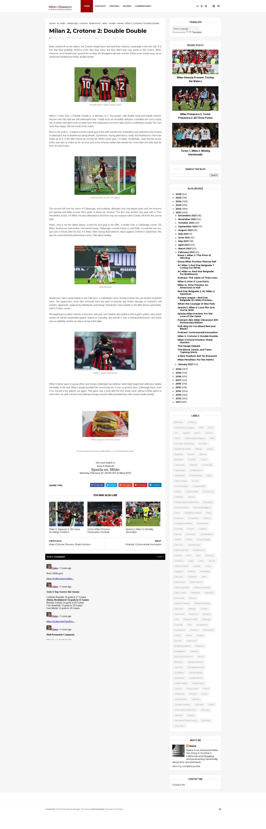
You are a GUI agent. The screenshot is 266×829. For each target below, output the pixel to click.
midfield (192, 576)
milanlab (209, 592)
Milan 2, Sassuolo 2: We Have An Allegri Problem (64, 531)
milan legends (181, 587)
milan (204, 576)
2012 (178, 398)
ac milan (61, 23)
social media (195, 672)
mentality (205, 571)
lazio (190, 561)
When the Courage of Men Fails (196, 303)
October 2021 (186, 222)
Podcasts (100, 6)
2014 (179, 391)
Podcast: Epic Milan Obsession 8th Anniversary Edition (198, 321)
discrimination (181, 507)
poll (189, 624)
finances (178, 518)
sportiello (179, 678)
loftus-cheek (181, 566)
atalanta (178, 454)
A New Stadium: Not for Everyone (197, 356)
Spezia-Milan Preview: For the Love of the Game (195, 315)
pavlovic (193, 614)
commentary (181, 486)
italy (198, 555)
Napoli (186, 433)
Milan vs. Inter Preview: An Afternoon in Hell (193, 286)
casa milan (179, 470)
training (195, 699)
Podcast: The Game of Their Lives (198, 277)
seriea (120, 23)
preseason (179, 630)
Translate (197, 32)
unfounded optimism (185, 710)
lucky (208, 566)
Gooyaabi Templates (114, 809)
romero (178, 662)
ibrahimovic (95, 23)
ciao (209, 475)
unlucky (205, 710)
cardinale (207, 465)
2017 (179, 380)
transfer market (182, 704)
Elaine (192, 746)
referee (199, 646)
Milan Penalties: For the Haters (196, 359)
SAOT (197, 433)
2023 (179, 205)
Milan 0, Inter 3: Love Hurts (193, 281)
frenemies (202, 523)
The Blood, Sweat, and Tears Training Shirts (195, 351)
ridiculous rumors (183, 656)
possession (202, 624)
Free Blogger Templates (79, 809)
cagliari (192, 459)
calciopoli (179, 465)
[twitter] (202, 6)
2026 (179, 194)
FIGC (210, 427)
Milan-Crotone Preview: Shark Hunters (195, 341)
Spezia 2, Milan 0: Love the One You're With (196, 308)
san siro (178, 667)
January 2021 (186, 364)
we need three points (185, 720)
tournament (180, 699)
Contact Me (178, 784)
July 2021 (183, 234)
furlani (190, 529)
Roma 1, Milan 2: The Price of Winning (194, 256)
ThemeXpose (61, 809)
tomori (192, 694)
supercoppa (180, 683)
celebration (196, 470)
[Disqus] (105, 601)
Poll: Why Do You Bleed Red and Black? (196, 327)
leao (201, 561)
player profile (190, 619)
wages (190, 715)
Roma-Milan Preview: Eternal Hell (197, 261)
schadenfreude (196, 667)
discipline (208, 502)
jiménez (209, 555)
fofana (207, 518)
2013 (178, 394)
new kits (178, 608)
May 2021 (183, 241)
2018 (179, 376)
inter (188, 555)
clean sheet (180, 481)
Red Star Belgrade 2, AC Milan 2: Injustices (196, 292)
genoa (177, 534)
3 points (192, 422)
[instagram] (206, 6)
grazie (177, 539)
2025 (179, 197)
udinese (199, 704)
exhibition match (193, 513)
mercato (178, 576)
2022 (179, 208)
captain (193, 465)
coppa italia (199, 486)
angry (210, 449)
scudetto (179, 672)
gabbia (202, 529)
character (179, 475)
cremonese (192, 491)
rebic (104, 23)
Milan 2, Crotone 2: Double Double (198, 336)
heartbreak (194, 545)
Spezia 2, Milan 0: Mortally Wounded (139, 531)
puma (188, 635)
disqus (160, 557)
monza (192, 598)
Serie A (209, 433)
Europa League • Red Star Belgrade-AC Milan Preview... (196, 299)
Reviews (127, 6)
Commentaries (143, 6)
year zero (179, 726)
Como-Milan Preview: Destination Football (98, 531)
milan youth (180, 592)
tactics (177, 688)
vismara (178, 715)
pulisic (177, 635)
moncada (179, 598)
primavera (208, 630)
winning (206, 720)
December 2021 (187, 215)
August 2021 (185, 230)
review (112, 23)
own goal (179, 614)
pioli (176, 619)
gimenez (190, 534)
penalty (206, 614)
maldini (191, 571)
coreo (177, 491)
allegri (199, 449)
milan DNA (179, 582)
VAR (212, 438)
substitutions (195, 678)
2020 (179, 369)
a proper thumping (184, 443)
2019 (179, 372)
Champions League (184, 427)
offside (191, 608)
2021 (178, 212)
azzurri (191, 454)
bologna (178, 459)
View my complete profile (186, 766)
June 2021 (184, 237)
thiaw (206, 688)
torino (204, 694)
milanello (195, 592)
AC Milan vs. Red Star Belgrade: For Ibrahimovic (196, 272)
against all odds (182, 449)
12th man (178, 422)
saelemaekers (195, 662)
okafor (204, 608)
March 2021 (185, 248)
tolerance (179, 694)
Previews (114, 6)
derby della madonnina (186, 502)
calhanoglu (72, 23)
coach (195, 481)
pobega (206, 619)
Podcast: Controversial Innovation (198, 332)
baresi (203, 454)
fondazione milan (183, 523)
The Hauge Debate (189, 346)
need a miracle (202, 603)
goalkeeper (206, 534)
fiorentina (193, 518)
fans (208, 513)
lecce (212, 561)
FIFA (201, 427)
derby (191, 497)
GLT (176, 433)
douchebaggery (202, 507)
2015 (178, 387)
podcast (178, 624)
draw (177, 513)
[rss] (197, 6)
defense (178, 497)
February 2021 (186, 252)
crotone (83, 23)
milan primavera (202, 587)
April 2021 (184, 244)
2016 (179, 383)
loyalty (196, 566)
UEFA (177, 438)
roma (201, 656)
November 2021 (187, 219)
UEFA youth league (195, 438)
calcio (204, 459)
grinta (189, 539)
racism (178, 640)
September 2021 (188, 226)
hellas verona (181, 550)
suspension (198, 683)
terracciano (192, 688)
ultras (211, 704)
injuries (177, 555)
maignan (178, 571)
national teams (182, 603)
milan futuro (196, 582)
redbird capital (182, 646)
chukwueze (195, 475)
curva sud (208, 491)
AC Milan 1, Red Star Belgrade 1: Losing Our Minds (196, 266)
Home (87, 6)
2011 (178, 402)
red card (191, 640)
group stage (203, 539)
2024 (179, 201)
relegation (179, 651)
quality (200, 635)
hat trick (178, 545)
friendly (178, 529)
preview (194, 630)
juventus (178, 561)
